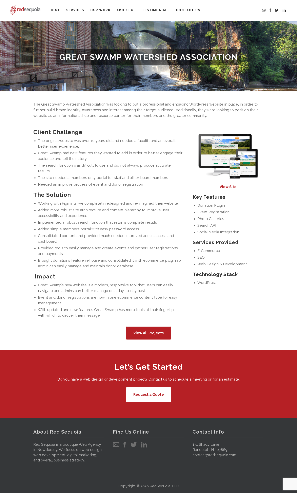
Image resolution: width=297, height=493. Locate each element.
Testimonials (156, 10)
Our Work (100, 10)
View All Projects (148, 333)
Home (55, 10)
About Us (126, 10)
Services (75, 10)
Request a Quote (148, 394)
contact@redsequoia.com (214, 455)
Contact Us (188, 10)
